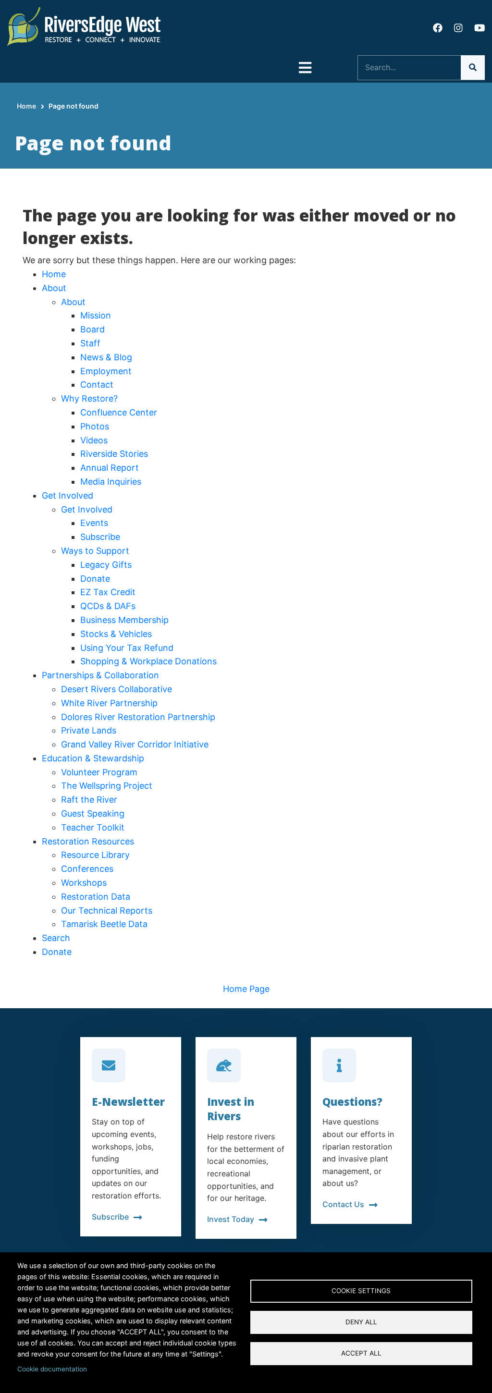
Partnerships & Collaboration (100, 675)
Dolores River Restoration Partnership (138, 717)
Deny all (361, 1322)
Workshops (84, 883)
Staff (90, 343)
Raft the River (89, 799)
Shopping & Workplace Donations (148, 661)
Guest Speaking (92, 813)
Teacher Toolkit (92, 827)
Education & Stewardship (93, 758)
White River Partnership (109, 703)
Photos (94, 426)
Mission (95, 315)
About (54, 288)
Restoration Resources (88, 841)
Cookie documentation (52, 1369)
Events (94, 523)
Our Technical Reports (106, 910)
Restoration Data (95, 897)
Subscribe (100, 537)
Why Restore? (89, 398)
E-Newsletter (128, 1101)
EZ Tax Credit (107, 592)
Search (56, 938)
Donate (95, 579)
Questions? (352, 1101)
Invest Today (230, 1219)
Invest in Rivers (230, 1109)
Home (54, 274)
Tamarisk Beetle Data (104, 924)
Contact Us (343, 1204)
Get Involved (67, 495)
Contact (96, 384)
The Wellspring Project (106, 786)
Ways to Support (95, 551)
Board (92, 329)
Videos (94, 440)
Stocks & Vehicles (116, 634)
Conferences (87, 869)
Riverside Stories (114, 454)
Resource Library (95, 855)
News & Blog (106, 357)
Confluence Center (118, 412)
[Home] (84, 26)
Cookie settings (361, 1291)
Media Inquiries (110, 482)
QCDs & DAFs (107, 606)
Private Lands (88, 730)
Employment (106, 371)
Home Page (246, 989)
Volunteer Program (99, 772)
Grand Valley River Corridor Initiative (135, 744)
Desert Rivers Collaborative (116, 689)
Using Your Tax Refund (126, 648)
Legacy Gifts (106, 565)
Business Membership (124, 620)
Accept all (361, 1353)
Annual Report (109, 468)
